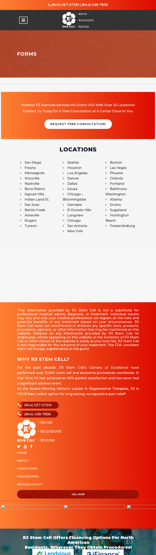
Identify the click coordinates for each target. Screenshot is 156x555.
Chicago (74, 220)
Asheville (32, 215)
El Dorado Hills (79, 210)
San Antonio (77, 226)
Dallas (72, 184)
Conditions (27, 468)
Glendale (74, 205)
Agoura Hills (34, 194)
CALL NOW (78, 494)
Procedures (28, 476)
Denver (73, 178)
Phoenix (116, 173)
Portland (117, 184)
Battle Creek (35, 210)
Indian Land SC (37, 199)
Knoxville (32, 178)
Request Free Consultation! (78, 124)
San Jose (32, 205)
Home (22, 453)
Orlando (116, 178)
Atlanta (116, 199)
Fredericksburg (122, 226)
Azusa (72, 189)
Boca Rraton (35, 189)
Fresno (30, 168)
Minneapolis (35, 173)
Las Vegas (118, 168)
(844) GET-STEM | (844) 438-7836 (79, 5)
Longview (75, 215)
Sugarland (118, 210)
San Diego (33, 162)
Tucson (31, 226)
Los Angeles (77, 173)
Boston (116, 162)
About (22, 460)
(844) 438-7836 (37, 414)
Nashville (32, 184)
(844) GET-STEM (38, 405)
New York (75, 231)
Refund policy (29, 484)
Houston (74, 168)
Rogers (31, 220)
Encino (115, 205)
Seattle (73, 162)
